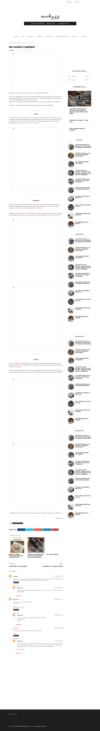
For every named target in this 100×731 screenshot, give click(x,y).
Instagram (80, 76)
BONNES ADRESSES (61, 36)
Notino (40, 208)
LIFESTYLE (74, 36)
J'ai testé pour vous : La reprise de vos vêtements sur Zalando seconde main (83, 146)
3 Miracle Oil (19, 365)
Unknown (15, 576)
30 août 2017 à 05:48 (59, 628)
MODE (22, 36)
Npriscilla (15, 599)
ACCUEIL (15, 36)
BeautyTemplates (22, 726)
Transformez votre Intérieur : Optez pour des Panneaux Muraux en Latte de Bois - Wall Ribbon (83, 172)
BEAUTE (30, 36)
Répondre (16, 582)
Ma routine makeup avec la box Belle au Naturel (82, 188)
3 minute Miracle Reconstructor (34, 213)
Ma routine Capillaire (52, 554)
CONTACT (84, 36)
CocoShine (52, 117)
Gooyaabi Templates (41, 726)
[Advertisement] (36, 693)
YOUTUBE (80, 79)
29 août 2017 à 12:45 (59, 615)
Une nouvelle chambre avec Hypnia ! (82, 162)
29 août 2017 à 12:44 (59, 587)
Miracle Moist (32, 204)
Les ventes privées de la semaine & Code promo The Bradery (82, 180)
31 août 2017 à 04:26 (59, 640)
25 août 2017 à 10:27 (59, 599)
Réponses (16, 585)
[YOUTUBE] (68, 2)
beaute (14, 42)
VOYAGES (49, 36)
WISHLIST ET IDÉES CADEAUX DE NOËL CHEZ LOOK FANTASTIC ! (16, 556)
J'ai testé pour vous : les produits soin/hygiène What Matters (82, 154)
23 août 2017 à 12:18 (59, 576)
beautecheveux (21, 42)
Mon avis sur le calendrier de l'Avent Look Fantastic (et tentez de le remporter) (36, 556)
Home (10, 42)
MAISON (39, 36)
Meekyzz (19, 587)
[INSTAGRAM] (70, 2)
